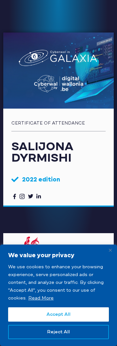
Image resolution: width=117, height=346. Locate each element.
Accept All (58, 314)
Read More (41, 298)
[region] (58, 295)
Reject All (58, 332)
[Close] (110, 250)
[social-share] (14, 196)
